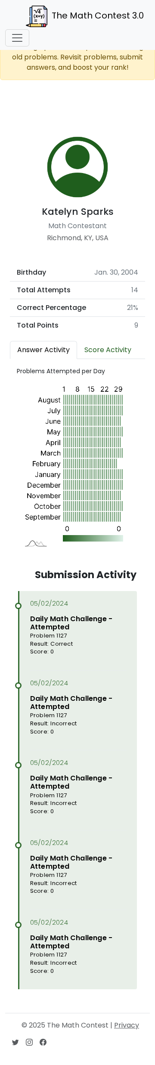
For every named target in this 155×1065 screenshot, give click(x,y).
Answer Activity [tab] (43, 350)
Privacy (126, 1025)
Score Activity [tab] (107, 350)
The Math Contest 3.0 (98, 15)
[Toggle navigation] (17, 37)
